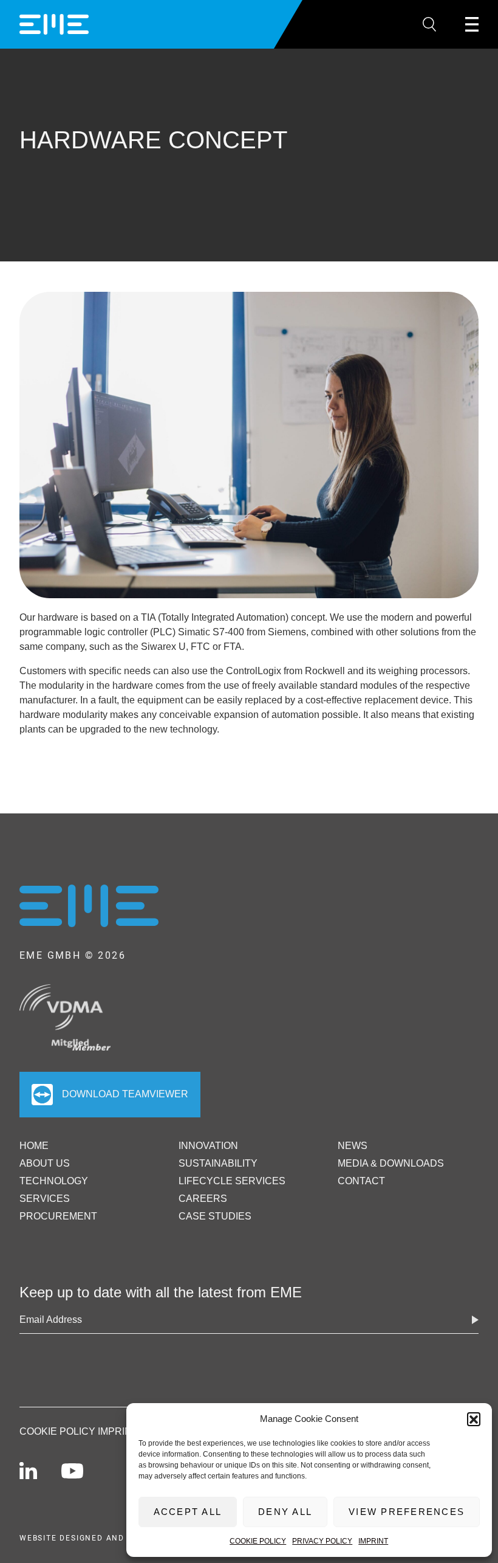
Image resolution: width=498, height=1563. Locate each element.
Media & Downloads (391, 1163)
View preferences (407, 1511)
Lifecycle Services (232, 1181)
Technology (53, 1181)
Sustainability (218, 1163)
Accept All (188, 1511)
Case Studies (215, 1216)
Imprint (373, 1541)
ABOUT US (44, 1163)
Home (34, 1145)
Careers (203, 1198)
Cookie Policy (258, 1541)
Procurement (58, 1216)
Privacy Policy (322, 1541)
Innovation (208, 1145)
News (352, 1145)
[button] (474, 1419)
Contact (361, 1181)
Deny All (285, 1511)
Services (44, 1198)
